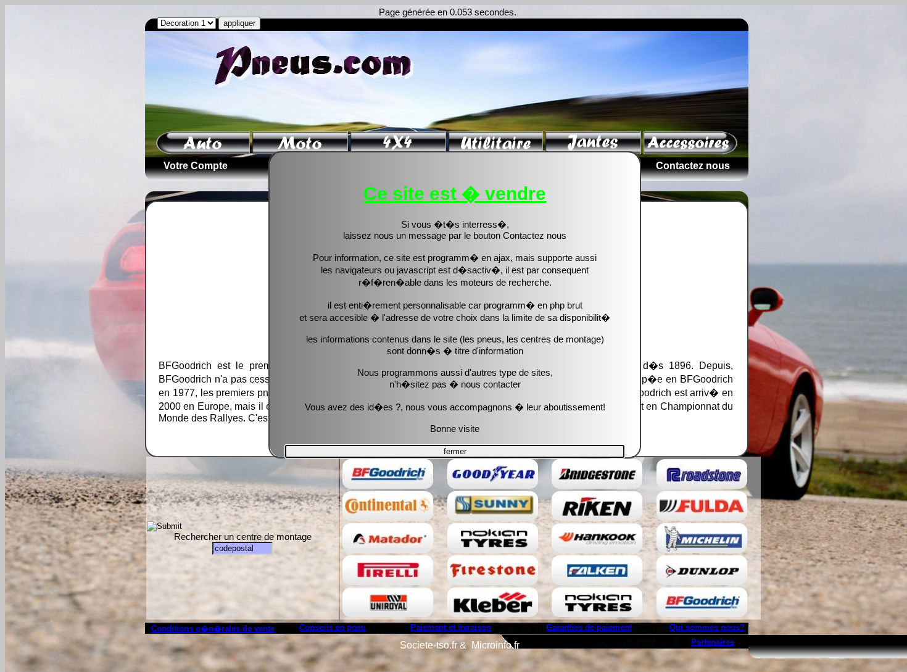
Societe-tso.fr (428, 645)
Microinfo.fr (495, 645)
